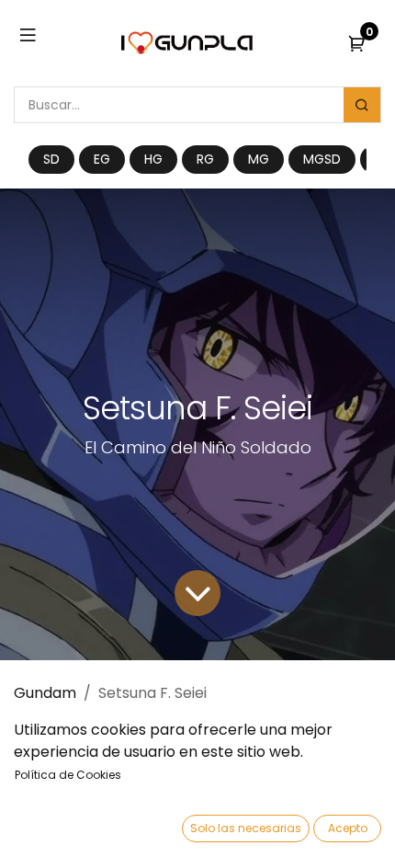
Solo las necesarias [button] (245, 828)
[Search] (362, 104)
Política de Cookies (68, 775)
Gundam (45, 692)
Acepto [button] (347, 828)
